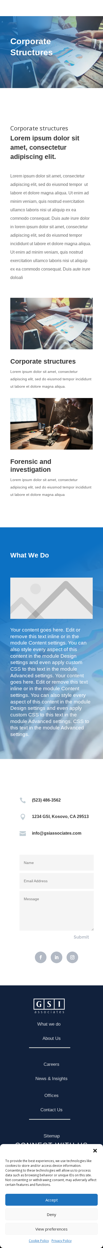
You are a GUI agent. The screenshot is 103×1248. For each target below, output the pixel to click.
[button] (95, 1150)
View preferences (51, 1229)
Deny (51, 1214)
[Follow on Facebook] (40, 957)
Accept (51, 1200)
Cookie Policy (39, 1240)
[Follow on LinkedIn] (56, 957)
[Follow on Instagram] (72, 957)
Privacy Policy (62, 1240)
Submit (81, 937)
